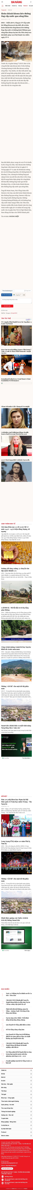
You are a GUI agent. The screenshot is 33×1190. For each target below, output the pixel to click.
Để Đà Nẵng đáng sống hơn (15, 1029)
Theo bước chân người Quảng (10, 1101)
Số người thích (14, 313)
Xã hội (20, 5)
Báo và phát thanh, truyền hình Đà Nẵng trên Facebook (16, 1179)
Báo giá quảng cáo (7, 1168)
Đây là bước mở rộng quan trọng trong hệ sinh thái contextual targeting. (16, 731)
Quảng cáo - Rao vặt (7, 1115)
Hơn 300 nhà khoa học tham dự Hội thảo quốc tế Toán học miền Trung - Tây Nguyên (16, 801)
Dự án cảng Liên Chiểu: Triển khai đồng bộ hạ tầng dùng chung (17, 1019)
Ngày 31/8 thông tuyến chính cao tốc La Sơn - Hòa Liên (19, 994)
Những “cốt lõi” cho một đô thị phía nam (15, 687)
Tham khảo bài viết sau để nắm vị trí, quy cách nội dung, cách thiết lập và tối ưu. (15, 923)
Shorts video (5, 1135)
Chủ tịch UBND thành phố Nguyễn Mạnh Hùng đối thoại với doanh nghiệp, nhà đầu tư (17, 1045)
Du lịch (3, 1080)
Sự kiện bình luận (6, 1128)
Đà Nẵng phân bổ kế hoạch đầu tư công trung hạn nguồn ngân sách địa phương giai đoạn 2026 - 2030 (19, 1054)
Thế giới (3, 1094)
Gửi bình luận (7, 306)
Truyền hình (4, 1118)
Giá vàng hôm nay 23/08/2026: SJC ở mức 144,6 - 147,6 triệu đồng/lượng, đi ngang (15, 529)
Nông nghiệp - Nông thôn (8, 1122)
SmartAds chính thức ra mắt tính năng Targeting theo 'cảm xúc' (16, 726)
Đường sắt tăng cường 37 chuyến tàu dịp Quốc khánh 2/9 (15, 569)
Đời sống (3, 1087)
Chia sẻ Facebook (7, 294)
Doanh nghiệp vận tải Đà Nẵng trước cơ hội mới (19, 1062)
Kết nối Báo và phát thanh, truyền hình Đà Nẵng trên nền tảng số (15, 1172)
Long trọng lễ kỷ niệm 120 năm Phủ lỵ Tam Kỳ (15, 842)
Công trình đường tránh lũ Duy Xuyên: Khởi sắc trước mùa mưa (16, 648)
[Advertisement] (16, 235)
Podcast (3, 1132)
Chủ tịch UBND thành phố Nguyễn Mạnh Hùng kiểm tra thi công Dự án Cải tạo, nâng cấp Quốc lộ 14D (18, 1002)
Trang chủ (3, 10)
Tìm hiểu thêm (26, 758)
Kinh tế (25, 5)
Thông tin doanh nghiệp (8, 1111)
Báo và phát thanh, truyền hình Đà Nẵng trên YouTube (16, 1183)
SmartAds (6, 758)
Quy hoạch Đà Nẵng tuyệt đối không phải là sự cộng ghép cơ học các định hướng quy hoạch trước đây (18, 1036)
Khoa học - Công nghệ (7, 1098)
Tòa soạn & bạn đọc (7, 1108)
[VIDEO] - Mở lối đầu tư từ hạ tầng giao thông (15, 609)
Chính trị (14, 5)
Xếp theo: (3, 313)
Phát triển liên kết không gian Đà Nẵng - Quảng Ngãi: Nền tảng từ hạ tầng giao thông (17, 1011)
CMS (14, 1188)
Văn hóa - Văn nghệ (7, 1084)
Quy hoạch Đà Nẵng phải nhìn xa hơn (18, 1025)
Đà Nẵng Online (9, 1176)
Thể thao (4, 1091)
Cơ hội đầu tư (5, 1125)
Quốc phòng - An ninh (7, 1104)
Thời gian (8, 313)
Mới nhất (7, 5)
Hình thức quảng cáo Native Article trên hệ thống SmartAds (14, 919)
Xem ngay (27, 950)
